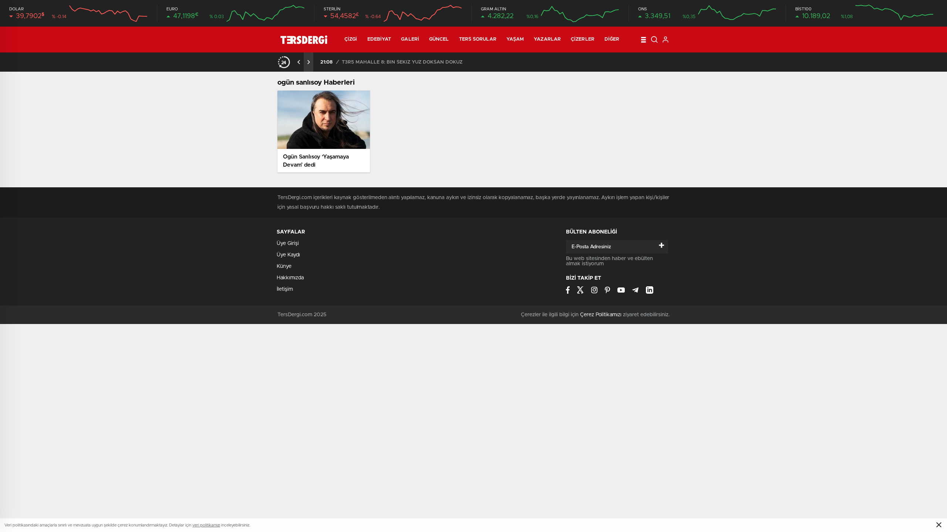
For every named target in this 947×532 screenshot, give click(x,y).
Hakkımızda (290, 277)
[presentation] (299, 62)
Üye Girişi (288, 243)
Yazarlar (547, 39)
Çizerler (582, 39)
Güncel (439, 39)
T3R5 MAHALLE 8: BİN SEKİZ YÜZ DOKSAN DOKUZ (402, 62)
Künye (284, 266)
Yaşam (515, 39)
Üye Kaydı (288, 255)
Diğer (612, 39)
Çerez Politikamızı (600, 314)
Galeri (410, 39)
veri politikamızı (206, 525)
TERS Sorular (477, 39)
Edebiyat (379, 39)
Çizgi (350, 39)
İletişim (285, 289)
